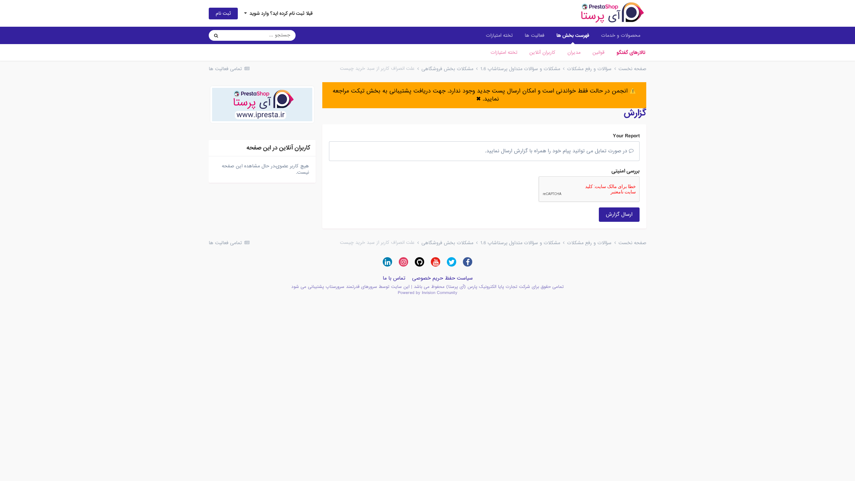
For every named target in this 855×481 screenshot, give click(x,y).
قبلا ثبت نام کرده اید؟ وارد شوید (280, 13)
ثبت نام (223, 13)
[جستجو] (216, 35)
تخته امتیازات (504, 52)
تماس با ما (394, 278)
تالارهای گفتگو (631, 52)
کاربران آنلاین (542, 52)
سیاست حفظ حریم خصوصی (442, 278)
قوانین (598, 52)
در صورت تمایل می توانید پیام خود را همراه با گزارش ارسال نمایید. (557, 151)
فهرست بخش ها (572, 35)
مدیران (573, 52)
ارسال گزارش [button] (619, 214)
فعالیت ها (534, 35)
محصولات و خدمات (620, 35)
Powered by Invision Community (427, 293)
